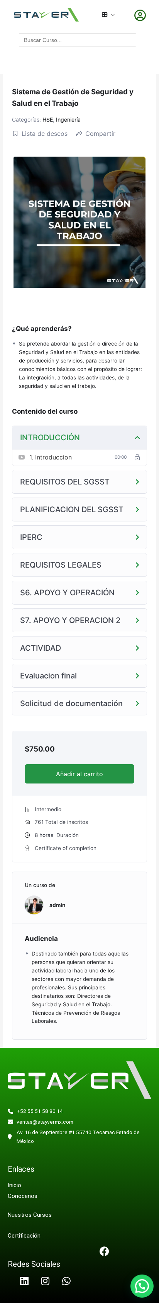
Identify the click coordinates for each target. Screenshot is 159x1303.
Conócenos (23, 1196)
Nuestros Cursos (30, 1214)
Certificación (24, 1235)
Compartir (100, 133)
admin (57, 905)
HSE (47, 119)
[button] (142, 1286)
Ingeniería (68, 119)
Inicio (14, 1185)
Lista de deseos (45, 133)
